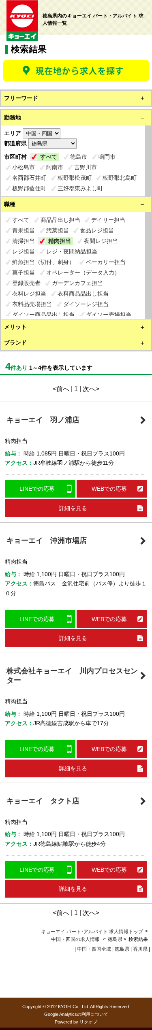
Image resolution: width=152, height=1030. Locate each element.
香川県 (140, 949)
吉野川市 (85, 167)
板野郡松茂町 (75, 178)
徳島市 (78, 156)
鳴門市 (107, 156)
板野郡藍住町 (29, 188)
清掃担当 (23, 241)
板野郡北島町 (120, 178)
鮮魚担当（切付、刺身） (43, 262)
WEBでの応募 (109, 488)
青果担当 (23, 230)
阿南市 (54, 167)
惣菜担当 (57, 230)
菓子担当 (23, 272)
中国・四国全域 (94, 949)
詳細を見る (73, 508)
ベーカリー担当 (106, 262)
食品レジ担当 (97, 230)
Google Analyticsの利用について (76, 1014)
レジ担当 (23, 251)
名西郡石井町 (29, 178)
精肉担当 (59, 241)
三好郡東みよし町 (80, 188)
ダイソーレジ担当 (86, 304)
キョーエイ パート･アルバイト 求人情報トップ (92, 931)
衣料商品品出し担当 (83, 293)
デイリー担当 (108, 220)
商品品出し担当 (60, 220)
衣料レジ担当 (29, 293)
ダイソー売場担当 (108, 314)
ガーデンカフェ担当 (77, 283)
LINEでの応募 (37, 488)
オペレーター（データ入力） (83, 272)
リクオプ (88, 1021)
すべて (48, 156)
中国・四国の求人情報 (76, 939)
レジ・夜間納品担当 (71, 251)
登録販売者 (26, 283)
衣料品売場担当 (32, 304)
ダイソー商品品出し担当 (43, 314)
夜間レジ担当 (101, 241)
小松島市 (23, 167)
